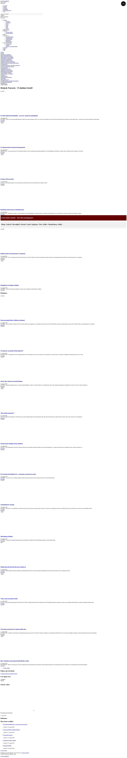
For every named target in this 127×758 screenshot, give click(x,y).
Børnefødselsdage (9, 36)
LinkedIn (11, 673)
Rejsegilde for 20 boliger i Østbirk (9, 740)
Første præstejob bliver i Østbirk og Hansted (11, 729)
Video (4, 48)
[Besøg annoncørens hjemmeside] (63, 54)
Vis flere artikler (6, 668)
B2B (4, 50)
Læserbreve (8, 22)
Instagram (7, 673)
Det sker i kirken (9, 33)
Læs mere (3, 120)
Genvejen (5, 5)
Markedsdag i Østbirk (7, 745)
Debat (4, 34)
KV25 (7, 23)
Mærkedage (8, 40)
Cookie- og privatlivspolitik (11, 46)
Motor (7, 25)
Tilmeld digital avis (7, 10)
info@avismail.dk (25, 752)
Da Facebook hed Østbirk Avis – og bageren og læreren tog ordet (15, 724)
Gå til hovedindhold (5, 1)
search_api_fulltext (4, 14)
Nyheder (5, 20)
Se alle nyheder (4, 750)
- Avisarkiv (3, 679)
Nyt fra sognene (9, 32)
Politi (7, 26)
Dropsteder (5, 9)
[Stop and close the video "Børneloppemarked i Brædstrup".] (33, 710)
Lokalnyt (8, 21)
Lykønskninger (9, 39)
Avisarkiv (5, 8)
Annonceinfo (8, 44)
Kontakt (5, 6)
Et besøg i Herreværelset (7, 735)
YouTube (15, 673)
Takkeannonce (9, 41)
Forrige (2, 84)
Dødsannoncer (6, 29)
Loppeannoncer (9, 38)
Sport (7, 27)
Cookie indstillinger (5, 756)
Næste (6, 84)
